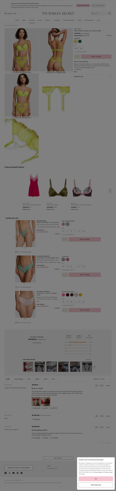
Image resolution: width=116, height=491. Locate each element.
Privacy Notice (98, 472)
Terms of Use (108, 472)
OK (96, 479)
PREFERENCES (96, 485)
